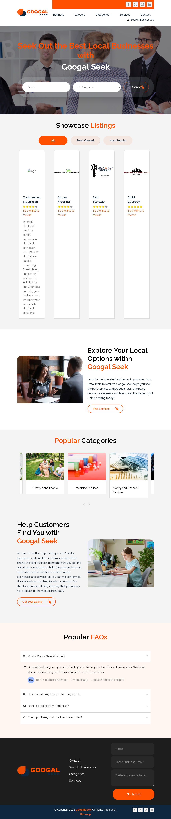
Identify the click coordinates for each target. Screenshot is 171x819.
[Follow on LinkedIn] (149, 4)
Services (125, 15)
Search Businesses (142, 20)
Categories (102, 15)
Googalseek (83, 809)
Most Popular (118, 140)
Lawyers (79, 15)
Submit (134, 794)
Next (88, 503)
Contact (146, 15)
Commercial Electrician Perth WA (31, 202)
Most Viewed (85, 140)
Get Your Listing (32, 601)
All (53, 140)
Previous (83, 503)
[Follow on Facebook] (128, 4)
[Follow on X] (135, 4)
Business (58, 15)
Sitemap (85, 814)
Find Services (101, 408)
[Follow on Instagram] (142, 4)
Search (137, 87)
